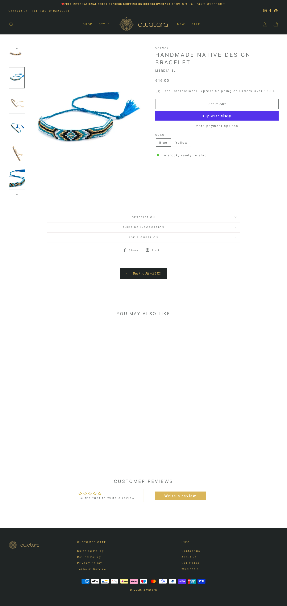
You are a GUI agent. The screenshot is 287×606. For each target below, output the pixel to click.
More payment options (217, 126)
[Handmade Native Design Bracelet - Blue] (38, 448)
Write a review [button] (180, 496)
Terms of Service (91, 569)
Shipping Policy (90, 550)
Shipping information (143, 227)
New (181, 24)
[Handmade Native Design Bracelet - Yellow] (43, 448)
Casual (162, 47)
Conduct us (18, 10)
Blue (163, 142)
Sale (195, 24)
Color (161, 134)
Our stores (190, 562)
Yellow (181, 142)
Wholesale (190, 569)
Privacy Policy (89, 562)
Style (104, 24)
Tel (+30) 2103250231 (51, 10)
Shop (87, 24)
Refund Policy (89, 557)
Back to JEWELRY (146, 273)
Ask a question (143, 237)
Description (143, 217)
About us (189, 557)
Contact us (191, 550)
